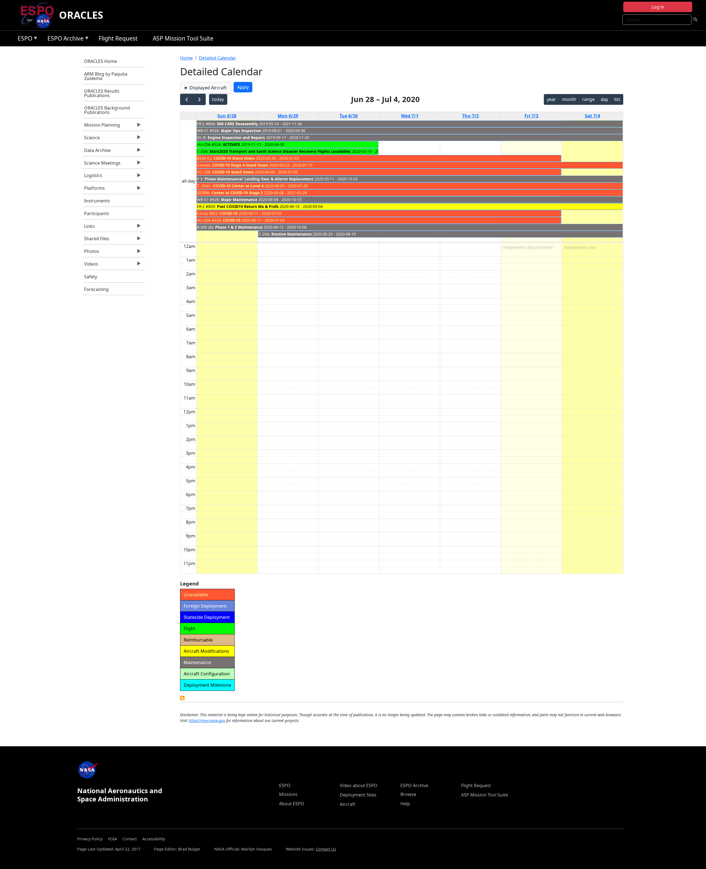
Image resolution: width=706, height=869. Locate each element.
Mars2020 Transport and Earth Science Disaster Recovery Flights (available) (280, 151)
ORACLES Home (100, 61)
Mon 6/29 (288, 116)
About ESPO (291, 804)
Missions (288, 794)
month (569, 99)
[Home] (39, 15)
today (218, 99)
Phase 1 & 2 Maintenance (239, 227)
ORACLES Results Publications (101, 93)
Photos (91, 252)
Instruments (97, 201)
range (588, 99)
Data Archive (97, 151)
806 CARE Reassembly (237, 123)
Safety (90, 277)
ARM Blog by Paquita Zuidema (105, 76)
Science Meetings (102, 164)
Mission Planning (101, 126)
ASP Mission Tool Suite (183, 38)
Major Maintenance (239, 199)
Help (405, 804)
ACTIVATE (231, 144)
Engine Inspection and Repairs (236, 137)
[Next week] (199, 99)
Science (91, 139)
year (551, 99)
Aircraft (347, 804)
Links (89, 227)
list (617, 99)
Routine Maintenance (291, 234)
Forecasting (96, 289)
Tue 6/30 (348, 116)
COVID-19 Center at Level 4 (238, 185)
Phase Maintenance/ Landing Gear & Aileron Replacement (259, 178)
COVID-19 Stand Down (234, 158)
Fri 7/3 (531, 116)
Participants (96, 213)
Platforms (94, 189)
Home (186, 58)
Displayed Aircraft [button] (208, 88)
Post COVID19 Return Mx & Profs (248, 206)
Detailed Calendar (217, 58)
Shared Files (96, 240)
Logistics (92, 176)
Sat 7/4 (592, 116)
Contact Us (326, 849)
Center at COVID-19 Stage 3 (237, 192)
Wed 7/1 (409, 116)
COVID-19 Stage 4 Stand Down (240, 165)
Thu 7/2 (470, 116)
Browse (408, 794)
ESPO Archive (64, 39)
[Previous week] (186, 99)
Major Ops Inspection (241, 130)
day (604, 99)
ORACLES (81, 15)
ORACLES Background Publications (107, 110)
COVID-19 (228, 213)
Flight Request (118, 38)
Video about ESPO (359, 785)
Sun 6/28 (226, 116)
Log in (657, 7)
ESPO (23, 39)
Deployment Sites (358, 795)
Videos (90, 265)
